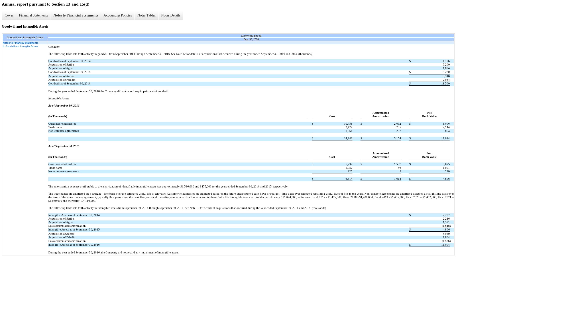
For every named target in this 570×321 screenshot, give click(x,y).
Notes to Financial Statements (75, 15)
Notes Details (170, 15)
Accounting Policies (118, 15)
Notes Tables (146, 15)
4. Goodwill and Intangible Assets (20, 46)
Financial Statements (33, 15)
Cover (9, 15)
